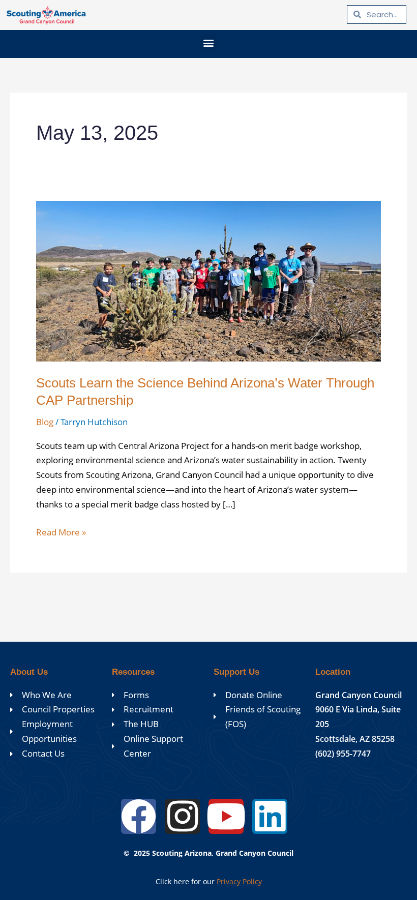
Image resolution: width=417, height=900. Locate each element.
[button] (208, 42)
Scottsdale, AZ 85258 (355, 738)
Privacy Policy (239, 881)
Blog (44, 422)
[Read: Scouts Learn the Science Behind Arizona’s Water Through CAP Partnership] (208, 280)
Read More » (61, 531)
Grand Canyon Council (358, 695)
